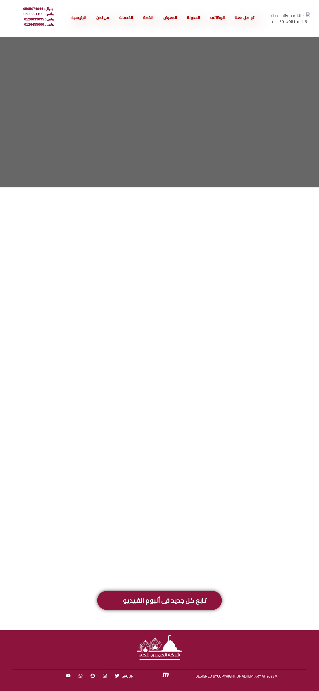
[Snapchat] (92, 675)
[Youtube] (68, 675)
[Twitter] (117, 675)
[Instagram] (104, 675)
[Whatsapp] (80, 675)
